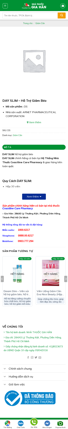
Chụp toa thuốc (60, 427)
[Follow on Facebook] (28, 357)
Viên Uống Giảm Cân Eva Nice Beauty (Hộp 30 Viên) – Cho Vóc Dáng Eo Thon (49, 293)
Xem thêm (33, 196)
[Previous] (2, 285)
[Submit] (62, 15)
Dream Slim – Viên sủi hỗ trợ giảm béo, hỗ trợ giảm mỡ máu (16, 293)
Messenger (47, 427)
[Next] (65, 285)
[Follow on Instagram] (32, 357)
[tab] (34, 147)
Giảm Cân (40, 23)
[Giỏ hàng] (62, 5)
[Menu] (5, 5)
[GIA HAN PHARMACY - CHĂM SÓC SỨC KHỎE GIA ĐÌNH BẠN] (34, 5)
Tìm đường (7, 427)
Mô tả (7, 147)
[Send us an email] (40, 357)
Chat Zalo (21, 427)
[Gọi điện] (34, 422)
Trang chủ (27, 23)
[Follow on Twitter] (36, 357)
